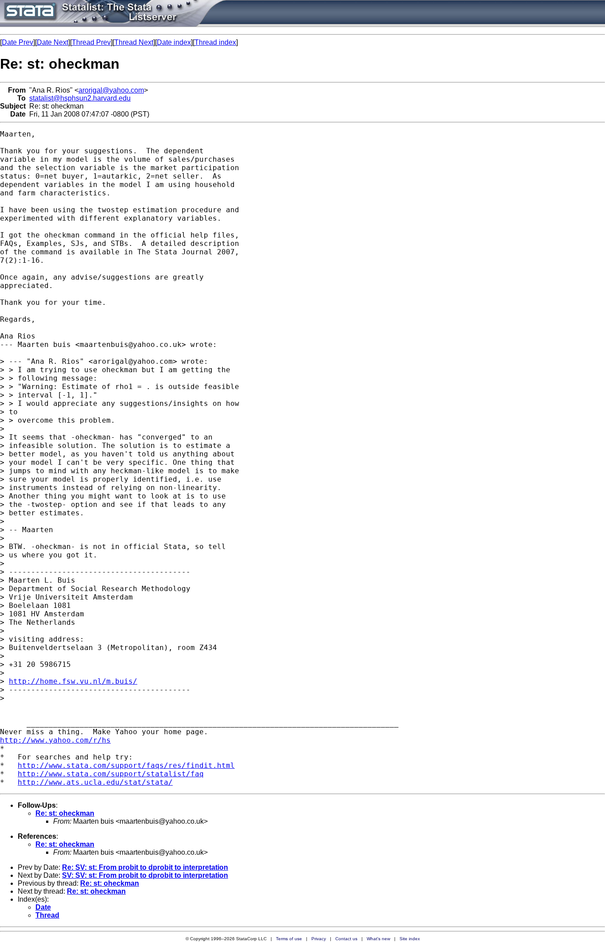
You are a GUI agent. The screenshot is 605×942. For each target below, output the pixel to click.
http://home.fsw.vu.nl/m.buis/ (73, 681)
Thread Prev (91, 42)
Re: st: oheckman (64, 813)
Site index (409, 938)
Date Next (52, 42)
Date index (174, 42)
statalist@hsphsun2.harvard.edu (80, 98)
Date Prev (17, 42)
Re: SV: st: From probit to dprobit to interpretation (145, 867)
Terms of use (289, 938)
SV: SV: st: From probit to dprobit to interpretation (145, 875)
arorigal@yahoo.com (111, 90)
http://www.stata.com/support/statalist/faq (111, 774)
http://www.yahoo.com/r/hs (55, 740)
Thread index (215, 42)
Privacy (318, 938)
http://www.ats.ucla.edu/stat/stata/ (95, 782)
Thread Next (133, 42)
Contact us (346, 938)
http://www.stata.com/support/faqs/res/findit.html (126, 765)
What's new (378, 938)
